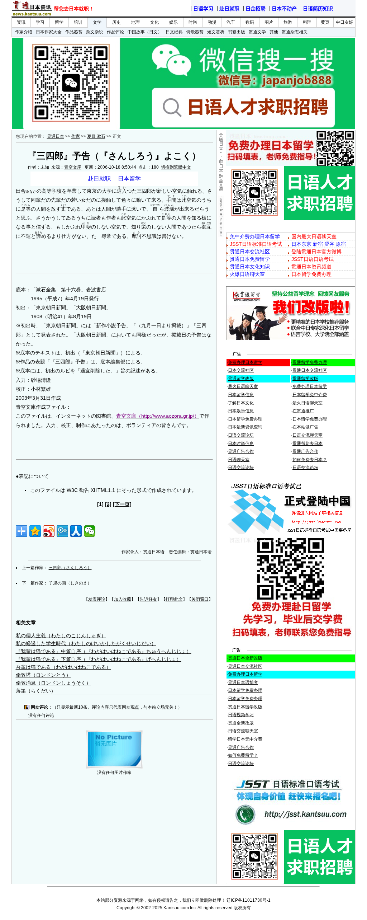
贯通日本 (55, 136)
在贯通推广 (303, 410)
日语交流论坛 (241, 435)
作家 (75, 136)
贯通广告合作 (241, 451)
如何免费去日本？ (309, 459)
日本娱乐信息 (241, 410)
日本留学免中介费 (309, 394)
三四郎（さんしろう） (70, 567)
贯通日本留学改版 (245, 706)
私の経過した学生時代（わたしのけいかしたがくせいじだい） (86, 643)
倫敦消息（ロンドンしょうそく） (53, 683)
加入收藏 (122, 599)
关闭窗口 (200, 599)
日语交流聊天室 (307, 435)
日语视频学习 (241, 714)
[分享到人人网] (76, 531)
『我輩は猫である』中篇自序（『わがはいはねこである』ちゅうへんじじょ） (103, 651)
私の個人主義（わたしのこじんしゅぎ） (61, 635)
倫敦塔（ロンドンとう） (43, 675)
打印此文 (174, 599)
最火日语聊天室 (243, 386)
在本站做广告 (305, 427)
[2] (108, 504)
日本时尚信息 (241, 443)
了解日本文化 (241, 402)
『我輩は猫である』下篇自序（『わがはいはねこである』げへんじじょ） (98, 659)
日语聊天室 (238, 459)
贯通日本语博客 (243, 682)
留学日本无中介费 (245, 739)
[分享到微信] (89, 531)
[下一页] (122, 504)
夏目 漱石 (96, 136)
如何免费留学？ (243, 755)
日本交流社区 (241, 370)
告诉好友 (148, 599)
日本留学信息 (241, 394)
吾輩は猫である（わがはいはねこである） (63, 667)
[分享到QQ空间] (35, 531)
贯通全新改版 (241, 723)
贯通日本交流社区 (309, 370)
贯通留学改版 (241, 378)
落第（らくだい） (36, 691)
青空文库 (72, 167)
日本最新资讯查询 (245, 427)
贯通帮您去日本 (307, 443)
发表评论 (96, 599)
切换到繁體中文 (176, 167)
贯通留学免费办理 (309, 362)
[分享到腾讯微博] (62, 531)
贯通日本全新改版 (245, 658)
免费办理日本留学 (245, 362)
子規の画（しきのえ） (70, 583)
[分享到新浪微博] (48, 531)
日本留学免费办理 (245, 419)
